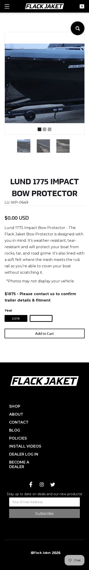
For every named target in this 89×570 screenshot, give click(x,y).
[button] (7, 8)
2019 (16, 318)
